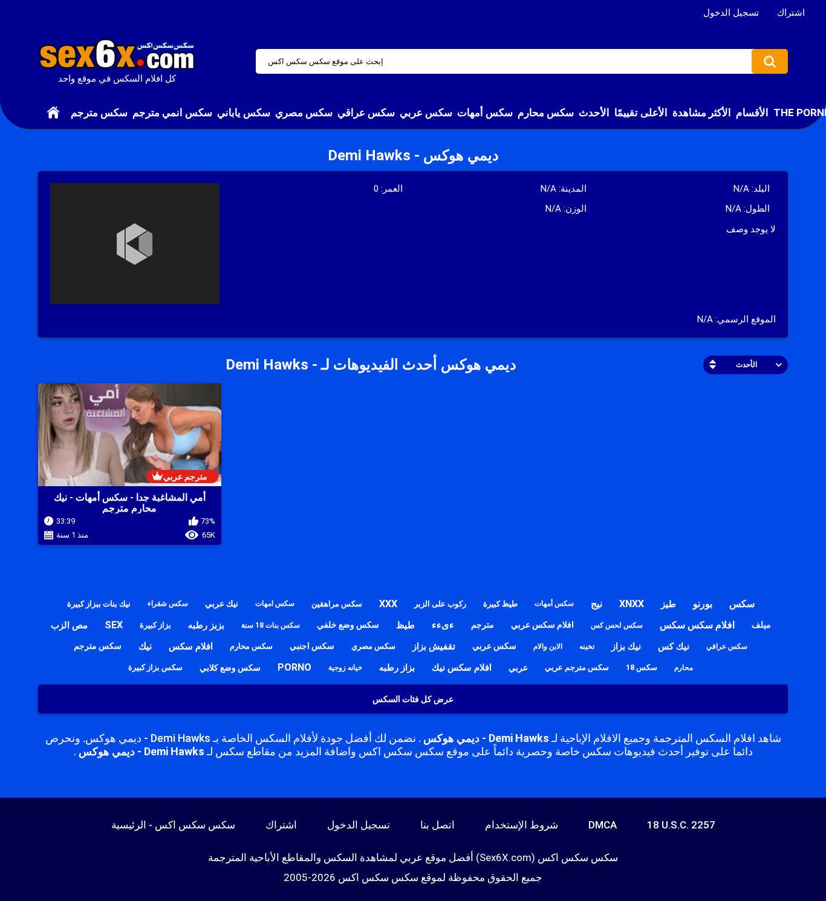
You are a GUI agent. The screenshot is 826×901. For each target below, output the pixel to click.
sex (114, 625)
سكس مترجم (99, 112)
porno (294, 667)
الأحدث (594, 112)
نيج (596, 604)
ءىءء (443, 625)
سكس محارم (546, 112)
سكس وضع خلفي (348, 624)
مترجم (482, 624)
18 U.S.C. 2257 (681, 825)
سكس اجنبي (312, 646)
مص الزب (69, 625)
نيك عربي (221, 603)
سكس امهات (274, 603)
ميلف (761, 624)
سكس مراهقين (336, 603)
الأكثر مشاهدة (701, 112)
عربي (518, 667)
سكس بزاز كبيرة (155, 667)
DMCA (602, 825)
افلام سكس (191, 646)
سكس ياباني (243, 112)
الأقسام (752, 112)
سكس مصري (304, 112)
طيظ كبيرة (500, 603)
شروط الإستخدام (521, 825)
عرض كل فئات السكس (413, 699)
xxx (388, 604)
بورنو (702, 604)
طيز (668, 604)
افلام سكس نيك (462, 667)
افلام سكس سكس (697, 625)
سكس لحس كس (617, 625)
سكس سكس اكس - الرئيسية (173, 825)
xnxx (631, 604)
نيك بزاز (626, 646)
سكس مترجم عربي (577, 667)
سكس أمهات (485, 112)
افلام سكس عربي (542, 624)
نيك (145, 646)
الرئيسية (53, 112)
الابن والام (547, 646)
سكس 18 (641, 667)
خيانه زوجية (345, 667)
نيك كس (673, 646)
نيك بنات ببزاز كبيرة (99, 603)
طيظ (405, 625)
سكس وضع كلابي (230, 667)
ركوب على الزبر (440, 603)
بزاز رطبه (397, 667)
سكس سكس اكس (378, 877)
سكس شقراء (168, 603)
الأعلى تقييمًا (641, 112)
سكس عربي (426, 112)
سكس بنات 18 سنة (270, 625)
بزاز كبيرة (155, 624)
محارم (683, 667)
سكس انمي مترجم (172, 112)
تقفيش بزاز (433, 646)
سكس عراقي (366, 112)
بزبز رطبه (206, 625)
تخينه (586, 646)
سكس (742, 604)
